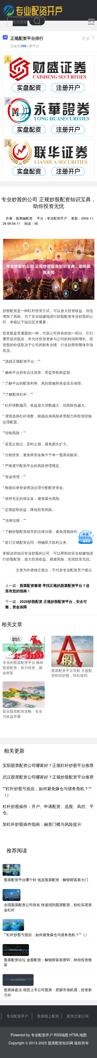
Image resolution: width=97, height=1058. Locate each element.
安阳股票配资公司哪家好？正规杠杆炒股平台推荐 (48, 765)
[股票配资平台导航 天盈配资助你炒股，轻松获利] (72, 651)
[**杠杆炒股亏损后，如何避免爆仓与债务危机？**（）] (13, 924)
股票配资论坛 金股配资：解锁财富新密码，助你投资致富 (48, 962)
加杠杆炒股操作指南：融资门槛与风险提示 (42, 824)
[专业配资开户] (32, 9)
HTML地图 (78, 1034)
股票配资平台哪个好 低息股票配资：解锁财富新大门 (46, 879)
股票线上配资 (48, 1015)
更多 (86, 38)
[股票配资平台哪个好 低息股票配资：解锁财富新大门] (11, 869)
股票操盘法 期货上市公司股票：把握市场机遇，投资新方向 (48, 992)
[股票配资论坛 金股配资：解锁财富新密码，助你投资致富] (16, 949)
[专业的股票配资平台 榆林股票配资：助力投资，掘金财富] (24, 646)
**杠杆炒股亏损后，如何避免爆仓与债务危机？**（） (46, 934)
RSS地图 (61, 1034)
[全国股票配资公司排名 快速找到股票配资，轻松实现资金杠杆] (11, 894)
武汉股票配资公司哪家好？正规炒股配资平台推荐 (48, 777)
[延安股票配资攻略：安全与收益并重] (24, 694)
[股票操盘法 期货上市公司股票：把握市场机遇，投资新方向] (18, 979)
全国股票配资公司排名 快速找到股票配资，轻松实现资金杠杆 (48, 907)
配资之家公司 (78, 1015)
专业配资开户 (17, 1015)
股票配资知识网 (60, 1042)
